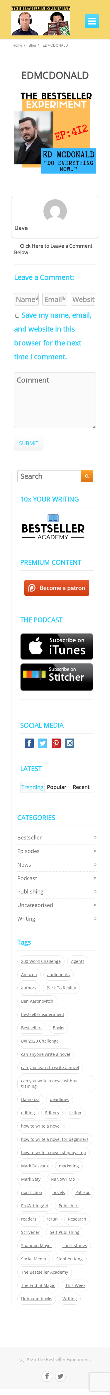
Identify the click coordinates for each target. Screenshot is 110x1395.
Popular (56, 786)
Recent (81, 786)
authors (28, 988)
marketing (69, 1166)
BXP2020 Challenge (40, 1041)
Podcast (27, 878)
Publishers (69, 1205)
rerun (52, 1219)
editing (28, 1112)
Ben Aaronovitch (37, 1001)
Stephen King (69, 1259)
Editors (52, 1112)
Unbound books (36, 1298)
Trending (32, 787)
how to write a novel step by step (53, 1152)
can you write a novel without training (50, 1083)
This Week (75, 1285)
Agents (77, 961)
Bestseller (29, 837)
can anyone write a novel (45, 1054)
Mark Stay (30, 1179)
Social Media (33, 1259)
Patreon (83, 1192)
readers (28, 1219)
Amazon (29, 974)
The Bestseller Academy (44, 1272)
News (24, 864)
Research (77, 1219)
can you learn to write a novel (50, 1067)
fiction (75, 1112)
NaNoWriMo (63, 1179)
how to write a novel (41, 1126)
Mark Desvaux (35, 1166)
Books (58, 1027)
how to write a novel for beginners (55, 1139)
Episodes (28, 851)
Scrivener (30, 1232)
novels (59, 1192)
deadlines (59, 1099)
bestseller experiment (42, 1014)
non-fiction (31, 1192)
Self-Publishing (64, 1232)
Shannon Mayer (36, 1245)
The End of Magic (38, 1285)
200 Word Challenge (41, 961)
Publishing (30, 891)
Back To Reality (61, 988)
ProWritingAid (34, 1205)
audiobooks (58, 974)
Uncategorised (35, 905)
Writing (26, 918)
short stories (74, 1245)
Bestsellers (32, 1027)
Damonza (30, 1099)
